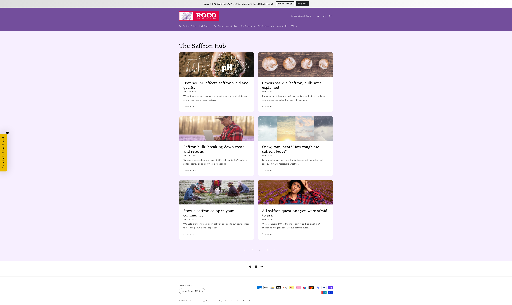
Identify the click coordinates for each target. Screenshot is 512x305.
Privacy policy (204, 301)
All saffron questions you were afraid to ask (294, 212)
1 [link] (237, 250)
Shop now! (302, 4)
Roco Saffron (190, 301)
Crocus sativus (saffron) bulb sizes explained (292, 84)
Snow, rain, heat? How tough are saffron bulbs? (290, 148)
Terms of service (249, 301)
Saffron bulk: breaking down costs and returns (213, 148)
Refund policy (217, 301)
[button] (293, 26)
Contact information (232, 301)
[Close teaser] (7, 133)
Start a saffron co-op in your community (208, 212)
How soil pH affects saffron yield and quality (215, 84)
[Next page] (275, 250)
